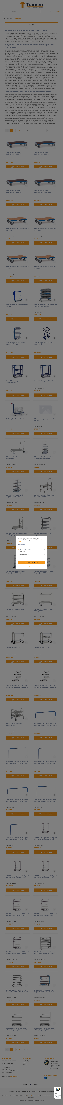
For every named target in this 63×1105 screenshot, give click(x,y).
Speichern (31, 566)
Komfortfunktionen (24, 554)
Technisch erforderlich (25, 549)
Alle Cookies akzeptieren (31, 562)
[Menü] (60, 1088)
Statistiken (22, 551)
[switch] (57, 1097)
